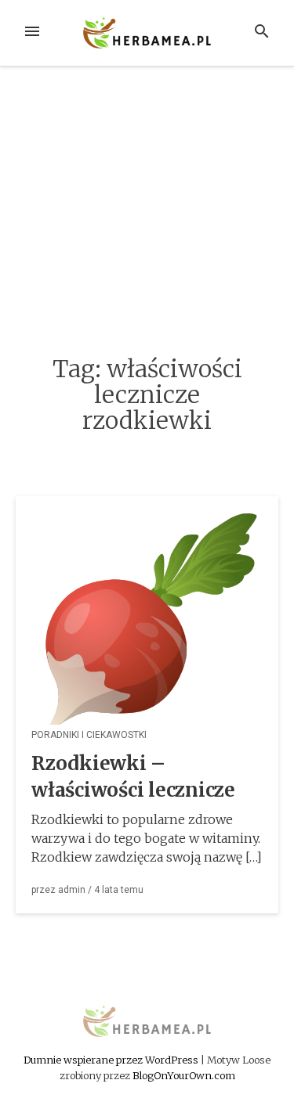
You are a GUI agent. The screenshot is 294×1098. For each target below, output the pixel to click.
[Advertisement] (147, 213)
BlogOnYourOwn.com (183, 1075)
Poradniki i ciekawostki (89, 734)
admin (71, 889)
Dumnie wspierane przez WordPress (112, 1059)
